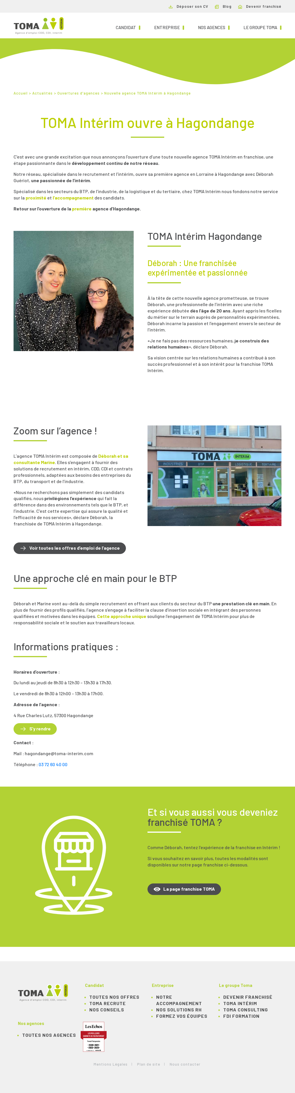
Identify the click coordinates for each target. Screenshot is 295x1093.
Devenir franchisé (263, 6)
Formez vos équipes (181, 1016)
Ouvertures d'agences (78, 93)
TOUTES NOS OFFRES (114, 997)
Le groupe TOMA (262, 27)
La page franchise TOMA (189, 889)
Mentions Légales (111, 1064)
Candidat (128, 27)
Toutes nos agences (49, 1035)
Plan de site (148, 1064)
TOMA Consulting (245, 1009)
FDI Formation (241, 1016)
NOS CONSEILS (106, 1009)
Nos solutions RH (179, 1009)
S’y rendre (40, 728)
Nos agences (214, 27)
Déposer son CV (191, 6)
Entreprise (169, 27)
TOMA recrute (107, 1003)
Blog (227, 6)
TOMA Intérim (240, 1003)
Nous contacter (185, 1064)
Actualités (42, 93)
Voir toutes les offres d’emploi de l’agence (74, 548)
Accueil (21, 93)
